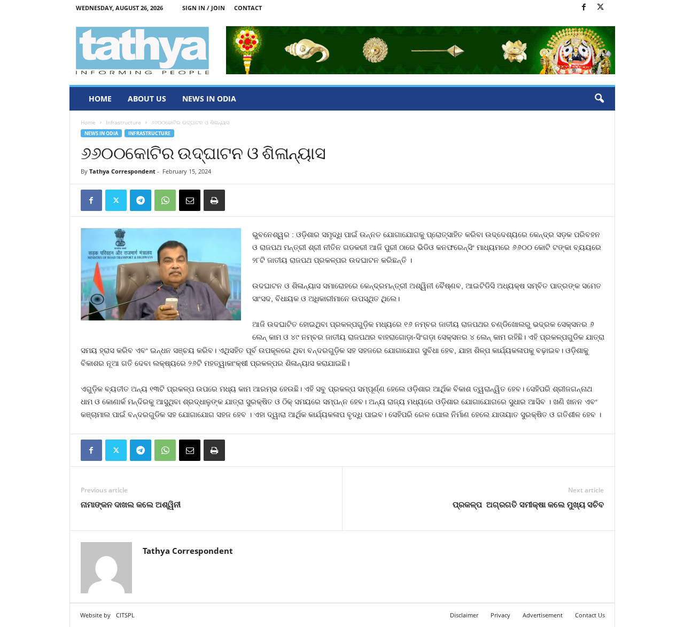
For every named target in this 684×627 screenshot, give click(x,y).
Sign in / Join (203, 8)
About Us (147, 98)
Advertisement (543, 615)
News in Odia (209, 98)
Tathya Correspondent (122, 171)
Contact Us (590, 615)
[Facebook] (584, 7)
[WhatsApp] (165, 200)
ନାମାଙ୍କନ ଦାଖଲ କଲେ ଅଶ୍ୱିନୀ (131, 504)
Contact (248, 8)
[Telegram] (140, 200)
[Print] (214, 200)
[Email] (189, 200)
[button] (599, 99)
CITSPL (125, 615)
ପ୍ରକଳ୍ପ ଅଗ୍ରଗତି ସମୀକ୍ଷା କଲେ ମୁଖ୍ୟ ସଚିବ (528, 504)
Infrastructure (123, 122)
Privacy (500, 615)
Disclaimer (464, 615)
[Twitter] (600, 7)
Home (100, 98)
